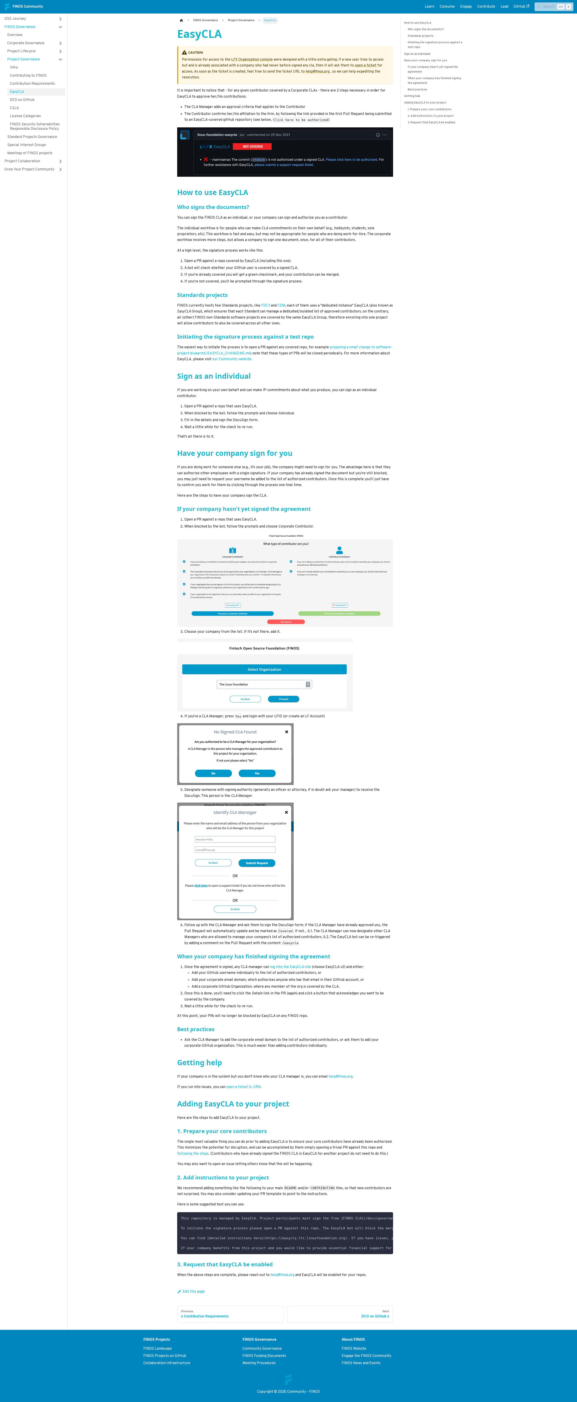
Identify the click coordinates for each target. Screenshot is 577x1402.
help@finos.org (318, 71)
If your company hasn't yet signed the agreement (433, 69)
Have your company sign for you (425, 60)
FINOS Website (354, 1349)
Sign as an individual (417, 54)
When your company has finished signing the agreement (434, 81)
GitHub (519, 7)
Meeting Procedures (259, 1363)
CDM (281, 305)
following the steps (192, 1154)
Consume (447, 7)
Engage (466, 7)
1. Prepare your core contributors (429, 109)
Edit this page (194, 1292)
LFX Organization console (252, 59)
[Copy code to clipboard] (387, 1218)
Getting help (412, 96)
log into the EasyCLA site (290, 967)
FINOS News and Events (361, 1363)
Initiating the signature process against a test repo (435, 45)
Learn (429, 7)
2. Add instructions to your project (431, 116)
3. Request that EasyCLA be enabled (431, 122)
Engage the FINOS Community (366, 1356)
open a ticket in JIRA (243, 1087)
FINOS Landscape (157, 1349)
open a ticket (365, 65)
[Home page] (181, 20)
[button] (33, 19)
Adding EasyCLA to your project (425, 103)
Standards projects (420, 36)
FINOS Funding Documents (264, 1356)
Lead (504, 7)
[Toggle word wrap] (379, 1218)
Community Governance (262, 1349)
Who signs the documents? (426, 29)
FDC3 (265, 305)
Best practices (417, 90)
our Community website (231, 359)
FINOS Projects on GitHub (164, 1356)
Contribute (486, 7)
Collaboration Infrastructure (166, 1363)
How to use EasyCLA (417, 23)
